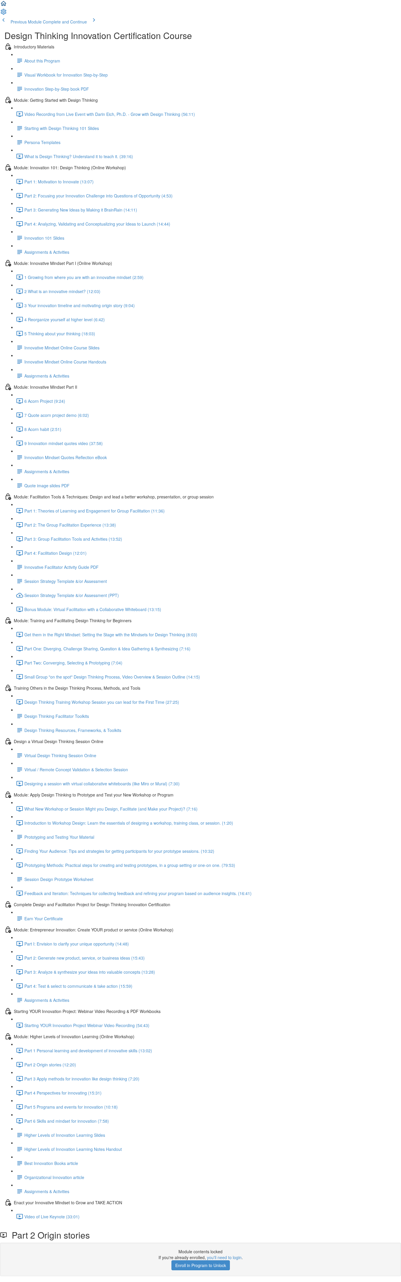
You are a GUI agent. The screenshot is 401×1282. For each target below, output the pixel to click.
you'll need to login (224, 1257)
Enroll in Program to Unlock (200, 1265)
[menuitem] (3, 13)
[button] (3, 5)
